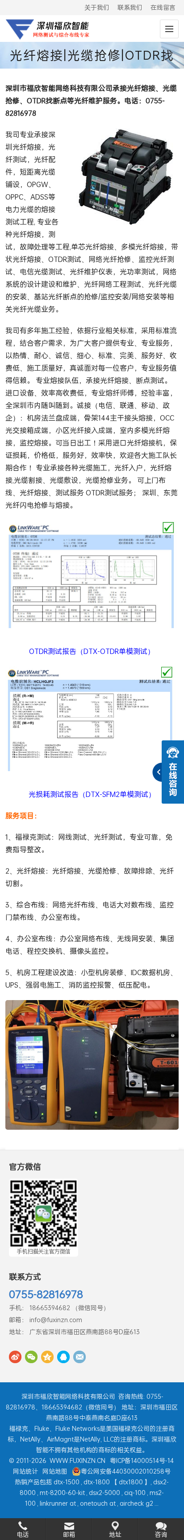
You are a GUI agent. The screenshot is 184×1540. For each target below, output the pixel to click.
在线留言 (163, 7)
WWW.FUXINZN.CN (77, 1460)
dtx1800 (131, 1482)
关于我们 (96, 7)
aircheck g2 (136, 1503)
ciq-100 (135, 1492)
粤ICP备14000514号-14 (142, 1460)
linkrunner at (58, 1503)
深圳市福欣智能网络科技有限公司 (68, 1396)
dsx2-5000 (104, 1492)
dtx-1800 (97, 1482)
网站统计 (25, 1471)
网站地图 (54, 1471)
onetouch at (98, 1503)
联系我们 (129, 7)
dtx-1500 (66, 1482)
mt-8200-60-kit (62, 1492)
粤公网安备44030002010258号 (126, 1471)
